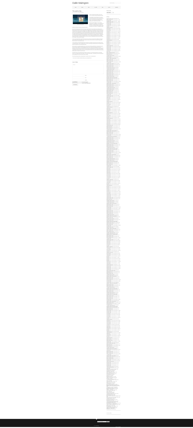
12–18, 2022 (113, 303)
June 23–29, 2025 (113, 102)
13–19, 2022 (113, 321)
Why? (89, 7)
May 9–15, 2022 (113, 328)
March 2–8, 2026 (113, 50)
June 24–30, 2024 (113, 173)
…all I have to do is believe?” (110, 379)
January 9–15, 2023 (114, 279)
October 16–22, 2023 (113, 224)
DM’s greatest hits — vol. (110, 406)
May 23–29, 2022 (113, 325)
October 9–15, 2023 (114, 225)
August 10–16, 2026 (113, 19)
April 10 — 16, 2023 (114, 261)
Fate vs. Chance (109, 390)
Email (85, 77)
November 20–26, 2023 (113, 217)
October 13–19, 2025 (113, 80)
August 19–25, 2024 (113, 162)
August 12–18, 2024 (113, 164)
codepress (119, 426)
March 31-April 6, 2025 (113, 118)
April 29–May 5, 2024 (113, 185)
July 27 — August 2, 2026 (113, 21)
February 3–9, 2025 (114, 128)
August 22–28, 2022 (113, 308)
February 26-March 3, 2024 (113, 197)
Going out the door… (109, 403)
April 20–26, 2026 (113, 40)
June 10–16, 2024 (113, 176)
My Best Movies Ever (109, 376)
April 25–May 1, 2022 (113, 331)
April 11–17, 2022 (113, 334)
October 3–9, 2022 (113, 299)
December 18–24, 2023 (113, 211)
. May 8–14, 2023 (113, 255)
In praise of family (109, 406)
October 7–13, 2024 (114, 152)
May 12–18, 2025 (113, 109)
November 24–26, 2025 (113, 72)
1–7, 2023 (113, 257)
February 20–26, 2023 (113, 271)
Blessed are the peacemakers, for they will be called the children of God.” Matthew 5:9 (113, 385)
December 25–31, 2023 (113, 210)
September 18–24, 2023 (113, 229)
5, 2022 (113, 324)
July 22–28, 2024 (113, 167)
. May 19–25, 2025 (113, 107)
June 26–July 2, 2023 (113, 246)
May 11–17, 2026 (113, 36)
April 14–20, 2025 (113, 114)
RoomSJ (108, 375)
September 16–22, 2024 (113, 157)
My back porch (109, 405)
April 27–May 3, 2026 (113, 40)
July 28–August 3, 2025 (113, 95)
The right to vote (109, 398)
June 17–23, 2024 (113, 174)
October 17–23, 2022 (113, 297)
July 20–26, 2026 (113, 22)
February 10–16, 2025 (113, 127)
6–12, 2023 (113, 268)
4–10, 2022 (113, 317)
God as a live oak (109, 382)
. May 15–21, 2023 (113, 254)
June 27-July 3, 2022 (113, 319)
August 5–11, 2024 (113, 165)
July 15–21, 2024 (113, 169)
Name (85, 75)
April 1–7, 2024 (113, 190)
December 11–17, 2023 (113, 213)
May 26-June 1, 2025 (113, 107)
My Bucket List (108, 400)
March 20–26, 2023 (113, 265)
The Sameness (109, 383)
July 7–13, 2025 (113, 99)
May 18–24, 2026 (113, 35)
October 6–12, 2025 (114, 81)
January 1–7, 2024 (113, 208)
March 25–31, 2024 (113, 191)
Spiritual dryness (109, 394)
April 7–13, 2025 (113, 116)
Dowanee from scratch (110, 373)
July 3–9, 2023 (113, 244)
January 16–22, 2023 (113, 278)
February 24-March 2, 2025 (113, 125)
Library (82, 7)
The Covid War (109, 374)
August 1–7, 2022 (113, 311)
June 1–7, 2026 (113, 32)
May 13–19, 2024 (113, 181)
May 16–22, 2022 (113, 327)
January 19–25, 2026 (113, 59)
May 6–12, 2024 (113, 183)
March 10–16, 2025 (113, 121)
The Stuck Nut (108, 370)
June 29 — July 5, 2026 (113, 27)
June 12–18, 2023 (113, 248)
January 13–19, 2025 (113, 133)
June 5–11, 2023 (113, 250)
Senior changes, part (110, 372)
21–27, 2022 (113, 338)
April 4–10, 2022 (113, 335)
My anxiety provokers (109, 378)
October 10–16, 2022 (113, 298)
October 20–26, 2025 (113, 79)
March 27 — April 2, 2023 (113, 264)
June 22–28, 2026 (113, 28)
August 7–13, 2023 (113, 237)
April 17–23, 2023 (113, 260)
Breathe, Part (109, 381)
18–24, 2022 (113, 314)
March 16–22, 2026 (113, 47)
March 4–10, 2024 (113, 195)
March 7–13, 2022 (113, 341)
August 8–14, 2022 (113, 310)
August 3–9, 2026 (113, 19)
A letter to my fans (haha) (110, 377)
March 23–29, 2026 (113, 46)
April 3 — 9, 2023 (113, 262)
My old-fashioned (109, 395)
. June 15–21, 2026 (113, 29)
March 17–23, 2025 (113, 120)
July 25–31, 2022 (113, 313)
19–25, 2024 (113, 199)
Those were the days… (110, 381)
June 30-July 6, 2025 (113, 101)
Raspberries (108, 371)
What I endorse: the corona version (111, 397)
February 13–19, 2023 (113, 273)
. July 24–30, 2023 (113, 240)
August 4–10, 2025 (113, 93)
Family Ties (108, 375)
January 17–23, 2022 (113, 351)
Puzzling (108, 378)
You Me (95, 7)
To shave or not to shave (110, 389)
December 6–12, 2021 (113, 359)
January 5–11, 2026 (114, 61)
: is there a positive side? (111, 404)
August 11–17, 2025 (113, 93)
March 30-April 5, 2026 (113, 45)
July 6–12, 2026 (113, 25)
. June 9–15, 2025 (113, 103)
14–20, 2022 (113, 340)
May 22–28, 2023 (113, 253)
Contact (109, 7)
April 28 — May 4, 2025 (113, 112)
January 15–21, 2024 (113, 206)
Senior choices (109, 372)
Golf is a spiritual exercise (110, 384)
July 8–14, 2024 (113, 170)
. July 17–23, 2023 (113, 241)
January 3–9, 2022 (113, 353)
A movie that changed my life (110, 393)
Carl (107, 380)
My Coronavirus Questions (110, 399)
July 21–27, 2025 (113, 96)
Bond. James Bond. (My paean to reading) (112, 395)
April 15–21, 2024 (113, 187)
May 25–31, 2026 (113, 33)
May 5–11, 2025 (113, 110)
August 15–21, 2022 (113, 309)
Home (75, 7)
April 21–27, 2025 (113, 113)
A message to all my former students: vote (112, 367)
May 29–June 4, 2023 (113, 252)
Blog (102, 7)
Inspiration (116, 7)
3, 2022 (113, 337)
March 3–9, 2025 (113, 123)
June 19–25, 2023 (113, 247)
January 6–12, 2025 (114, 134)
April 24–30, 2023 (113, 258)
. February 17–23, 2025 (113, 126)
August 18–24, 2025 (113, 91)
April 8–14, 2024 (113, 188)
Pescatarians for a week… (110, 387)
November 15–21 (112, 363)
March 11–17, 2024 (113, 194)
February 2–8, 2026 (114, 56)
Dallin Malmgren (82, 12)
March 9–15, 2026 (113, 49)
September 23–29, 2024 (113, 155)
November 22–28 (112, 362)
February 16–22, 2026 (113, 53)
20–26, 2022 (113, 320)
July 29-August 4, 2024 (113, 167)
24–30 (113, 349)
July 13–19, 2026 (113, 24)
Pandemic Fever (109, 369)
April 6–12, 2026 (113, 43)
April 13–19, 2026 (113, 42)
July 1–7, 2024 (113, 172)
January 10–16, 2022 (113, 352)
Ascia (107, 391)
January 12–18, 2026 (113, 60)
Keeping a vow (109, 392)
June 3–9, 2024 (113, 177)
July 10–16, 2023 (113, 243)
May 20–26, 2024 (113, 180)
